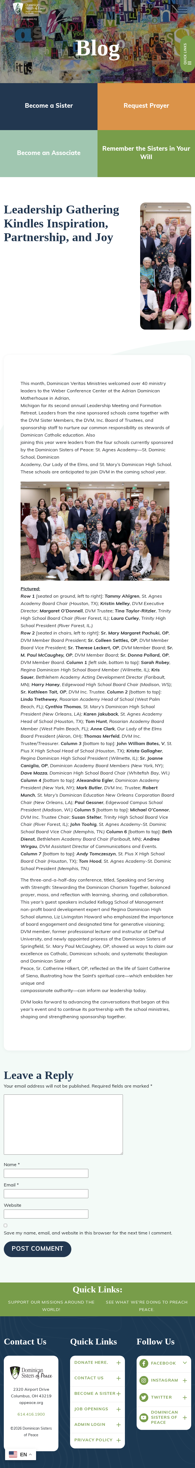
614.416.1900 (31, 1415)
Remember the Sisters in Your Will (146, 153)
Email (11, 1185)
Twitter (161, 1398)
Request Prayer (146, 106)
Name (12, 1165)
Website (12, 1205)
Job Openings (91, 1409)
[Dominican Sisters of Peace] (29, 12)
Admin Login (89, 1425)
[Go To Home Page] (31, 1373)
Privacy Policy (93, 1440)
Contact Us (89, 1378)
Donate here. (91, 1363)
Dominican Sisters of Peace (164, 1418)
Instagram (164, 1381)
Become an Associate (48, 153)
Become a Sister (49, 106)
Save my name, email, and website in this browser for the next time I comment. (88, 1233)
